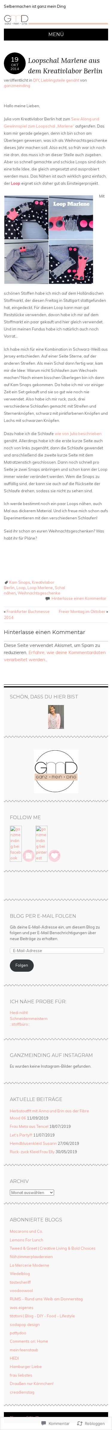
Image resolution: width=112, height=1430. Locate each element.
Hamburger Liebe (26, 1366)
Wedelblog (20, 1273)
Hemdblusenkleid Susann (33, 1143)
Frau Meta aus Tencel (29, 1126)
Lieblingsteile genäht (60, 80)
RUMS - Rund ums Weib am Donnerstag (46, 1299)
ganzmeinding (17, 85)
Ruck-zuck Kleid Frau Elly (32, 1151)
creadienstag (22, 1392)
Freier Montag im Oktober (83, 611)
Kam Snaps (19, 582)
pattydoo (18, 1332)
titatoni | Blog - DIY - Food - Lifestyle (42, 1315)
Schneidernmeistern (28, 1018)
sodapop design (25, 1324)
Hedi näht (19, 1012)
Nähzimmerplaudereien (31, 1256)
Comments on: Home (29, 1341)
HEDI (14, 1358)
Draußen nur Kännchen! (31, 1383)
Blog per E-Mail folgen (43, 916)
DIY (36, 80)
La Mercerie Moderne (29, 1265)
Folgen (22, 965)
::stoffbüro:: (20, 1024)
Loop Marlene (40, 587)
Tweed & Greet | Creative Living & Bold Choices (53, 1248)
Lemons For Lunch (26, 1240)
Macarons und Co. (26, 1231)
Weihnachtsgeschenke (39, 593)
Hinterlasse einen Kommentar (79, 598)
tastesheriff (20, 1282)
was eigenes (21, 1307)
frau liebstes (21, 1375)
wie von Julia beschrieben (78, 433)
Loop (21, 587)
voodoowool (21, 1290)
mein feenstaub (24, 1349)
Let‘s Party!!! (21, 1135)
